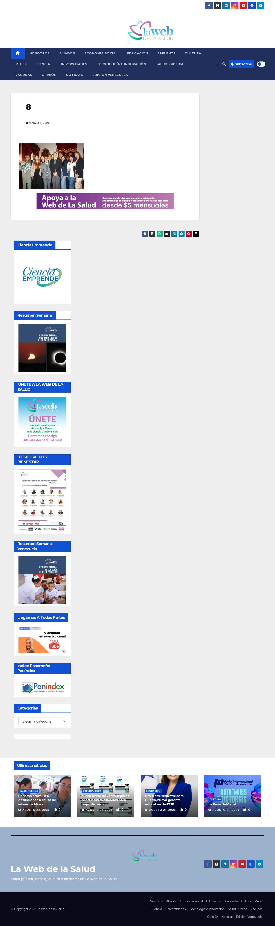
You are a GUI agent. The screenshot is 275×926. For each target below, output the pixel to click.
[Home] (18, 53)
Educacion (137, 53)
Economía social (101, 53)
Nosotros (39, 53)
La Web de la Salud (53, 869)
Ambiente (166, 53)
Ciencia (43, 64)
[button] (224, 64)
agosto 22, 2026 (36, 809)
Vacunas (23, 75)
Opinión (49, 75)
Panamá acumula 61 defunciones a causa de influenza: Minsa (37, 800)
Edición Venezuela (110, 75)
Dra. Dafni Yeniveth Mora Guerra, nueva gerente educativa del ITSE (164, 800)
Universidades (73, 64)
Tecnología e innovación (121, 64)
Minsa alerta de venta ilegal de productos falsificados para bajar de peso (106, 800)
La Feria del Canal (222, 804)
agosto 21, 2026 (99, 809)
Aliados (67, 53)
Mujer (21, 64)
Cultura (193, 53)
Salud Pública (170, 64)
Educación (153, 791)
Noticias (74, 75)
